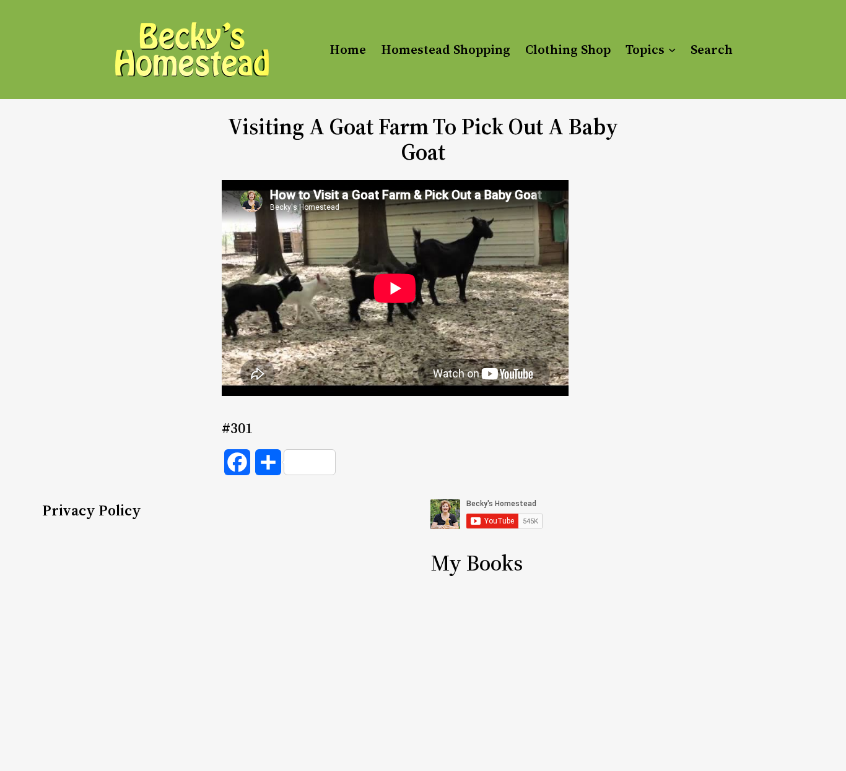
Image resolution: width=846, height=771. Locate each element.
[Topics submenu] (672, 49)
